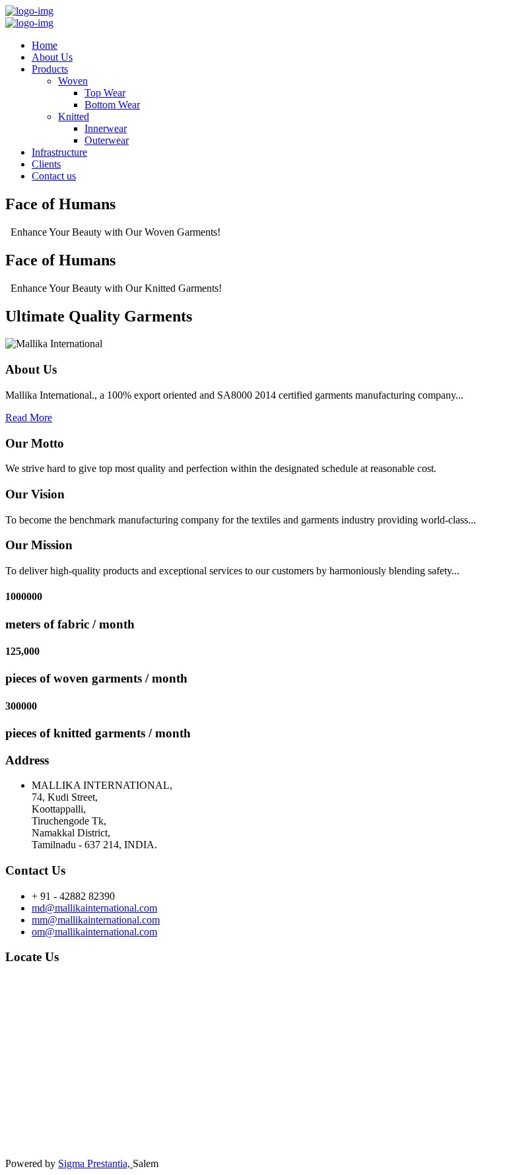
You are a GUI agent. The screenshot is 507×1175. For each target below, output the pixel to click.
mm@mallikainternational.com (96, 919)
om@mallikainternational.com (94, 931)
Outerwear (106, 140)
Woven (73, 80)
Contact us (54, 176)
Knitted (73, 116)
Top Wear (104, 92)
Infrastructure (59, 152)
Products (50, 69)
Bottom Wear (112, 104)
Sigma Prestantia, (95, 1163)
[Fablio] (29, 11)
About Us (52, 57)
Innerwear (105, 128)
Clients (46, 164)
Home (44, 45)
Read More (28, 417)
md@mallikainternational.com (94, 908)
